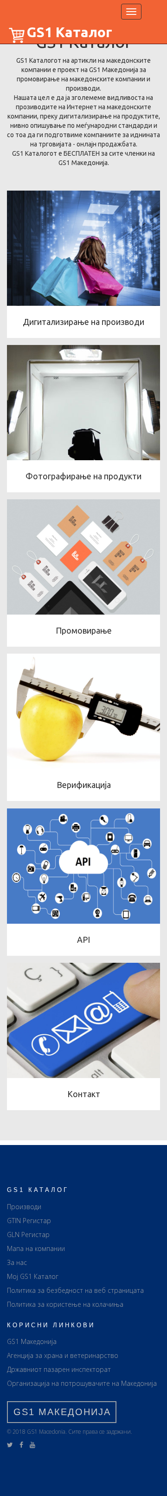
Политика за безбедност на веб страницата (75, 1290)
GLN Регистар (28, 1234)
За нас (17, 1262)
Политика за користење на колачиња (65, 1304)
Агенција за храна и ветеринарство (62, 1355)
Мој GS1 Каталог (32, 1276)
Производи (24, 1206)
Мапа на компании (36, 1248)
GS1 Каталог (69, 32)
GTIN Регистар (29, 1220)
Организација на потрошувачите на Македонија (82, 1383)
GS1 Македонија (32, 1341)
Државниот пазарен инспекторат (59, 1369)
